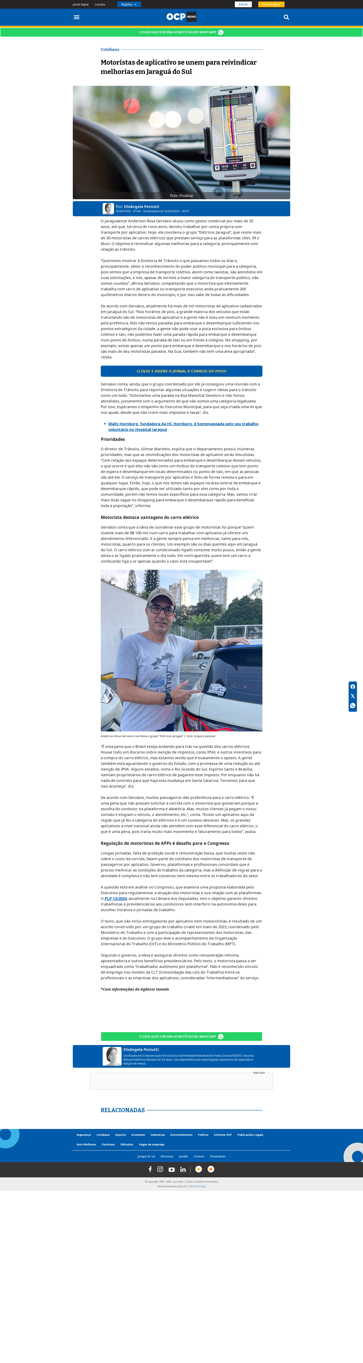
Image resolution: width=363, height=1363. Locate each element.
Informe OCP (223, 1135)
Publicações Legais (250, 1135)
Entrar (243, 4)
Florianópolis (218, 1156)
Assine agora (271, 4)
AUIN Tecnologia (197, 1186)
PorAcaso (108, 1144)
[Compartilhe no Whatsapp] (353, 706)
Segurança (84, 1135)
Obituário (126, 1144)
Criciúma (199, 1156)
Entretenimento (181, 1135)
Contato (100, 4)
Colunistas (157, 1135)
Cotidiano (103, 1135)
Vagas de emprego (151, 1144)
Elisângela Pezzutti (141, 206)
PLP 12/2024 (116, 898)
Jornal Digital (80, 4)
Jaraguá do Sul (146, 1156)
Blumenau (167, 1156)
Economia (138, 1135)
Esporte (120, 1135)
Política (203, 1135)
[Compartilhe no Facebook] (353, 687)
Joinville (183, 1156)
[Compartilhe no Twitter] (353, 696)
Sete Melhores (86, 1144)
